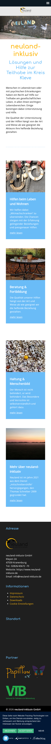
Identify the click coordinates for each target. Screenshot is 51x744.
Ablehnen (10, 731)
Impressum (16, 593)
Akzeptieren (25, 731)
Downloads (16, 600)
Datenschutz (17, 596)
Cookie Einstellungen (21, 603)
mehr (41, 731)
